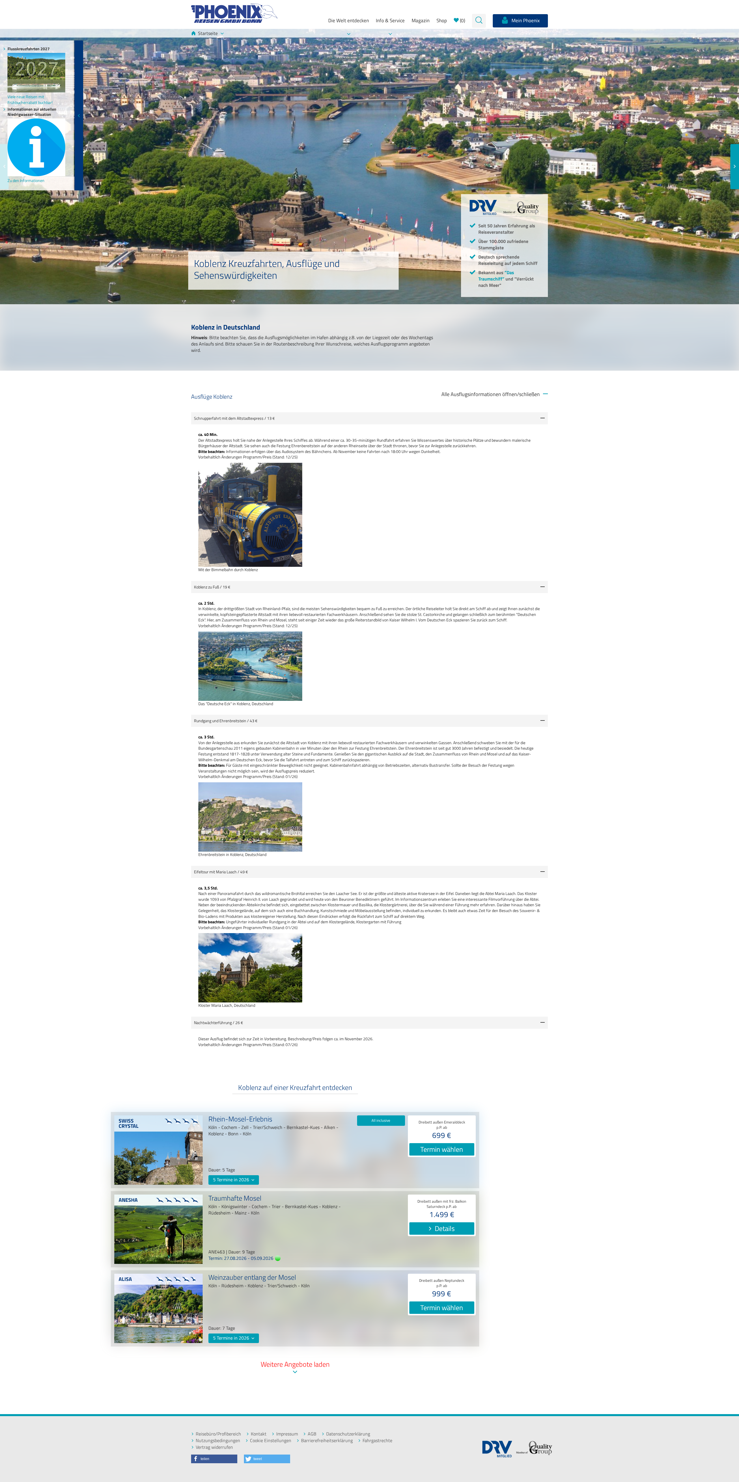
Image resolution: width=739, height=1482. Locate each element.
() (462, 20)
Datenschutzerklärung (348, 1434)
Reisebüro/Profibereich (218, 1434)
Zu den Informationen (26, 180)
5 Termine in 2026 (231, 1179)
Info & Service (390, 20)
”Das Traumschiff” (496, 275)
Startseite (208, 33)
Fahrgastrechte (377, 1440)
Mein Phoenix (525, 20)
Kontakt (258, 1434)
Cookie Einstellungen (270, 1440)
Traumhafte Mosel (234, 1199)
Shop (441, 20)
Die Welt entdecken (348, 20)
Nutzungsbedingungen (218, 1440)
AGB (312, 1434)
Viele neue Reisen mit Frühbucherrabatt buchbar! (30, 99)
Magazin (421, 20)
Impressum (287, 1434)
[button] (214, 1459)
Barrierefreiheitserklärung (327, 1440)
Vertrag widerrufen (214, 1447)
